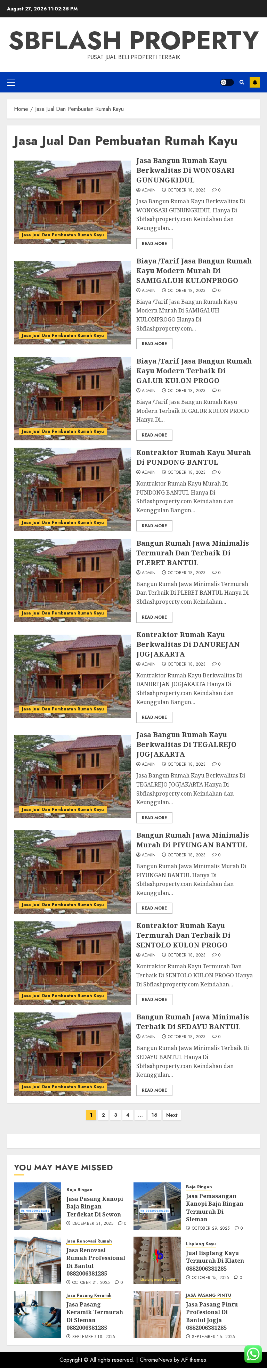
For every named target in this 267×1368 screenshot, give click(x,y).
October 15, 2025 (210, 1278)
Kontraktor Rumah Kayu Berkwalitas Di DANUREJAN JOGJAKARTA (188, 644)
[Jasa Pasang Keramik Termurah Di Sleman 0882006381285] (37, 1314)
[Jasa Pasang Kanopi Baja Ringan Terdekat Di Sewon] (37, 1206)
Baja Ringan (79, 1190)
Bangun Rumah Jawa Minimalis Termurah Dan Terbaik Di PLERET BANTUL (192, 552)
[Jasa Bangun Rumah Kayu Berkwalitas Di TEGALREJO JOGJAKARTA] (72, 776)
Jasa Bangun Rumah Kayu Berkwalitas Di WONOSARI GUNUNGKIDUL (185, 170)
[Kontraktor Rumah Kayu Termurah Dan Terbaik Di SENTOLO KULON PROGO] (72, 963)
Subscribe (255, 82)
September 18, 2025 (93, 1337)
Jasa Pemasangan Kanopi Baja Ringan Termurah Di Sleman (214, 1207)
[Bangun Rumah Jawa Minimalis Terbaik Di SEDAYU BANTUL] (72, 1054)
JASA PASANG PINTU (208, 1295)
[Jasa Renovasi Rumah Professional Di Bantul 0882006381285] (37, 1260)
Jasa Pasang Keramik (88, 1295)
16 (154, 1115)
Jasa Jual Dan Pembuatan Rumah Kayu (63, 235)
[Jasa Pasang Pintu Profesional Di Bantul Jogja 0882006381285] (157, 1314)
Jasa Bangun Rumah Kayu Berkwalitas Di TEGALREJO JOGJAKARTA (186, 744)
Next (172, 1115)
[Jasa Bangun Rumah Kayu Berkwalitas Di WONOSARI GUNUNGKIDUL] (72, 202)
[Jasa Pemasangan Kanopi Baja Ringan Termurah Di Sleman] (157, 1206)
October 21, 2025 (91, 1283)
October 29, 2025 (211, 1228)
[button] (11, 82)
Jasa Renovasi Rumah (89, 1241)
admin (149, 190)
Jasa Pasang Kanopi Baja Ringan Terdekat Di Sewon (94, 1206)
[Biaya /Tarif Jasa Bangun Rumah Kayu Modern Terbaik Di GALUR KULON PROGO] (72, 398)
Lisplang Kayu (201, 1244)
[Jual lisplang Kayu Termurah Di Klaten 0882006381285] (157, 1260)
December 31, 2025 (92, 1224)
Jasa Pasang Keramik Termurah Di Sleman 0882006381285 (94, 1316)
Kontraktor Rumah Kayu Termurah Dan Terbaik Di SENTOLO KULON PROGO (183, 935)
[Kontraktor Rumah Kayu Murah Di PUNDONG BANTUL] (72, 489)
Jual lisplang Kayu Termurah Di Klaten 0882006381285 (215, 1260)
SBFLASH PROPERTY (133, 40)
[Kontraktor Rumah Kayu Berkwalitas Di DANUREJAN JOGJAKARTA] (72, 676)
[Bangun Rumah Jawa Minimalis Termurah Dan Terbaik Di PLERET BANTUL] (72, 580)
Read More (154, 244)
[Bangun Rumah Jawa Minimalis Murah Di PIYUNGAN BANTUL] (72, 872)
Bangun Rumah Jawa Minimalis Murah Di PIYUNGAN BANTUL (192, 839)
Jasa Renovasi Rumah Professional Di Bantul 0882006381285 (95, 1261)
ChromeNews (156, 1360)
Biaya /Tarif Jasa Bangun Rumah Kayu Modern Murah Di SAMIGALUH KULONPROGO (194, 270)
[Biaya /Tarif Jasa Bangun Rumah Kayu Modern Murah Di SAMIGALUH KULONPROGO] (72, 302)
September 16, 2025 (213, 1337)
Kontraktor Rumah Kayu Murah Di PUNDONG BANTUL (193, 457)
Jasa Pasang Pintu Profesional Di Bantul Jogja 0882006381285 (212, 1316)
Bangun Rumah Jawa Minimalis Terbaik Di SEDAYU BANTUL (192, 1021)
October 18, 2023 (187, 190)
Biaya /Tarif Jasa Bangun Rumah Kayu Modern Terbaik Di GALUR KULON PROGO (194, 370)
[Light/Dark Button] (227, 82)
